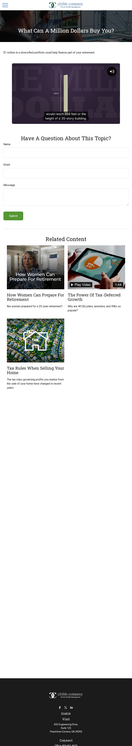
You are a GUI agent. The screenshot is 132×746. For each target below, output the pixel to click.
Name (6, 144)
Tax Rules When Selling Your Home (35, 370)
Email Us (66, 713)
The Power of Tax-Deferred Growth (94, 297)
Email (6, 164)
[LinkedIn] (71, 707)
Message (9, 185)
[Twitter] (65, 707)
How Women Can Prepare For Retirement (35, 297)
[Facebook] (60, 707)
